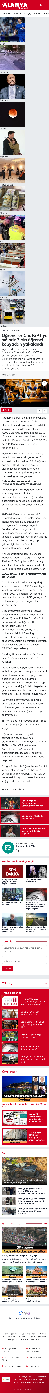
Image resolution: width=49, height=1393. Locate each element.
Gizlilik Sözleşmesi (24, 1318)
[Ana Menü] (45, 5)
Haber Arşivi (34, 1366)
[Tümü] (45, 983)
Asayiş (27, 13)
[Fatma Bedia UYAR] (8, 847)
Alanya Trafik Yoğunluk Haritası (33, 1349)
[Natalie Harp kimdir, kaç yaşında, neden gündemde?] (12, 919)
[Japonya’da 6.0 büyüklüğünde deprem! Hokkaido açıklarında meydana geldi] (36, 894)
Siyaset (17, 13)
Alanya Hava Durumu (9, 1349)
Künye (12, 1318)
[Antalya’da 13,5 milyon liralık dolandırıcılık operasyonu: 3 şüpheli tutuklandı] (9, 1201)
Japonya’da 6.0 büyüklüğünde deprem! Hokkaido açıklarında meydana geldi (35, 905)
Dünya (17, 331)
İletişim (37, 1318)
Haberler (6, 331)
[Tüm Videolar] (45, 1153)
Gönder (7, 968)
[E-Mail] (18, 851)
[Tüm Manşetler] (45, 1223)
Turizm (37, 13)
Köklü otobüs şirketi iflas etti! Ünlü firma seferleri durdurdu (36, 929)
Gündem (6, 13)
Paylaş (8, 410)
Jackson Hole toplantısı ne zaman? (11, 903)
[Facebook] (20, 1313)
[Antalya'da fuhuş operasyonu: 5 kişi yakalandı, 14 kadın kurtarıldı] (9, 1210)
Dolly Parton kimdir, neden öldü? (34, 880)
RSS (7, 1379)
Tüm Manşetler (35, 1357)
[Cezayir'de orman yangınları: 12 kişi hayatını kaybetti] (12, 871)
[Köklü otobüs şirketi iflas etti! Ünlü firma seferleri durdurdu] (36, 919)
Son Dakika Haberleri (13, 1366)
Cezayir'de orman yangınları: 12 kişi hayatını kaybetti (9, 881)
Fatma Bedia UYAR (25, 846)
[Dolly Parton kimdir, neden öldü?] (36, 871)
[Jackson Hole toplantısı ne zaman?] (12, 894)
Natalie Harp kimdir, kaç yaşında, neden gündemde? (12, 929)
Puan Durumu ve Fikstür (10, 1358)
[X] (24, 1313)
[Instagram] (29, 1313)
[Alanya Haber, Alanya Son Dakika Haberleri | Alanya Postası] (15, 5)
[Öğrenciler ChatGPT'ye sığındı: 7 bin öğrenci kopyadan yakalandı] (24, 393)
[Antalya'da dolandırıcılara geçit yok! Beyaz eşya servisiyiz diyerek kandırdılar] (9, 1191)
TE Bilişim (31, 1389)
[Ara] (41, 5)
